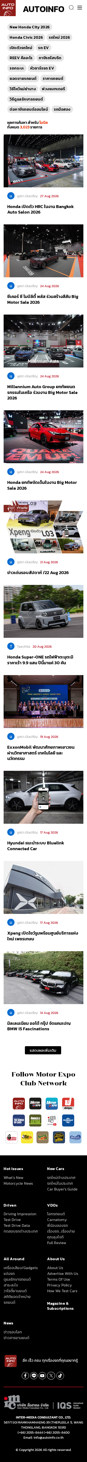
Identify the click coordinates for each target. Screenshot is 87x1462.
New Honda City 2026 (30, 27)
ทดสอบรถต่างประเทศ (21, 1231)
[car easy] (27, 1137)
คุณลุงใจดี (55, 1237)
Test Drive (12, 1219)
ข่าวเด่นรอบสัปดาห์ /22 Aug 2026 (38, 572)
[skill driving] (59, 1137)
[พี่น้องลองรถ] (11, 1137)
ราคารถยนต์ (53, 78)
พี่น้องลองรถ (57, 1225)
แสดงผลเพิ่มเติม (43, 1050)
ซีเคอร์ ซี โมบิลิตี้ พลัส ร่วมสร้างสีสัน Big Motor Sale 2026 (42, 299)
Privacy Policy (59, 1285)
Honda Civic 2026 (26, 37)
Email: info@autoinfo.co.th (43, 1437)
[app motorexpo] (36, 1103)
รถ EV (43, 48)
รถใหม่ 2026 (59, 37)
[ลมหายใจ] (75, 1137)
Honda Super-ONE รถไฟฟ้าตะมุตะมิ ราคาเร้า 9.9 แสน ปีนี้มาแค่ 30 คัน (40, 660)
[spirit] (43, 1137)
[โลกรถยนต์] (68, 1120)
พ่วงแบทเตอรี (53, 89)
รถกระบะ (17, 68)
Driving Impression (20, 1214)
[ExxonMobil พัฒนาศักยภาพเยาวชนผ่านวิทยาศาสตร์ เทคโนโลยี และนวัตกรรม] (43, 701)
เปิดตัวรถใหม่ (21, 48)
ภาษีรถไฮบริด (50, 58)
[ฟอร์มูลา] (68, 1103)
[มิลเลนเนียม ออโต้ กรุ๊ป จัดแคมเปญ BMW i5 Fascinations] (43, 977)
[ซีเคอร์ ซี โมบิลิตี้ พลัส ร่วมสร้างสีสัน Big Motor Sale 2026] (43, 251)
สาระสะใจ (11, 1285)
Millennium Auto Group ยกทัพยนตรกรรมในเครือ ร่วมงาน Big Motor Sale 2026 (42, 392)
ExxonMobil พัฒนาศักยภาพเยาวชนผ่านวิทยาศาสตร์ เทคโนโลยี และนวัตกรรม (40, 753)
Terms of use (58, 1279)
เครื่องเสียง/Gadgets (21, 1268)
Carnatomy (57, 1219)
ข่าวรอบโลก (13, 1332)
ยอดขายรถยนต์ (23, 78)
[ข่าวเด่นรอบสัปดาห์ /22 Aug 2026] (43, 527)
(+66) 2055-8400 (57, 1432)
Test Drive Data (17, 1225)
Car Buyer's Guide (62, 1189)
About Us (55, 1268)
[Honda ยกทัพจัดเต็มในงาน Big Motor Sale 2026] (43, 436)
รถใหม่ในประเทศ (60, 1183)
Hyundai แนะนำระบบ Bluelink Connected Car (35, 846)
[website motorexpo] (52, 1103)
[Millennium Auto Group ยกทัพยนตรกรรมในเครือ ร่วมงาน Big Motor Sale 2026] (43, 341)
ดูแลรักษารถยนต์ (17, 1279)
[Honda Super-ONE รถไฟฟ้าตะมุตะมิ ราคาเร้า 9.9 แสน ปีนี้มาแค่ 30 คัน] (43, 611)
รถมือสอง (62, 109)
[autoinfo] (8, 8)
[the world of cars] (19, 1120)
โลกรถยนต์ (56, 1214)
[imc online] (52, 1120)
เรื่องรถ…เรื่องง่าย (61, 1231)
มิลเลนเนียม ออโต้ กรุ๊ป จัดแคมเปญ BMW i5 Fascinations (39, 1026)
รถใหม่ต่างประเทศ (61, 1177)
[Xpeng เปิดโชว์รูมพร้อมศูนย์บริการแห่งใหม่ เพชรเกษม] (43, 887)
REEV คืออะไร (21, 58)
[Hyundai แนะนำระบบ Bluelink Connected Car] (43, 797)
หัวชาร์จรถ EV (42, 68)
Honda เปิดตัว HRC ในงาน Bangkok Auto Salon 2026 (40, 209)
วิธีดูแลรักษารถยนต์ (26, 99)
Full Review (56, 1243)
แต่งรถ (9, 1273)
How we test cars (62, 1291)
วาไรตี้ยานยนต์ (15, 1291)
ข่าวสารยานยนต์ (16, 1338)
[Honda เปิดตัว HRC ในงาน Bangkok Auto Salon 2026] (43, 160)
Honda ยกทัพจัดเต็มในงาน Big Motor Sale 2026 (42, 485)
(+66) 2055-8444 (30, 1432)
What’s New (13, 1177)
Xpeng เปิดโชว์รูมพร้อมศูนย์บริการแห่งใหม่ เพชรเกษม (42, 936)
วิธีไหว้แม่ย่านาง (23, 89)
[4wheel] (36, 1120)
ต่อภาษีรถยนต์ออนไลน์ (29, 109)
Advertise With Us (62, 1273)
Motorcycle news (18, 1183)
